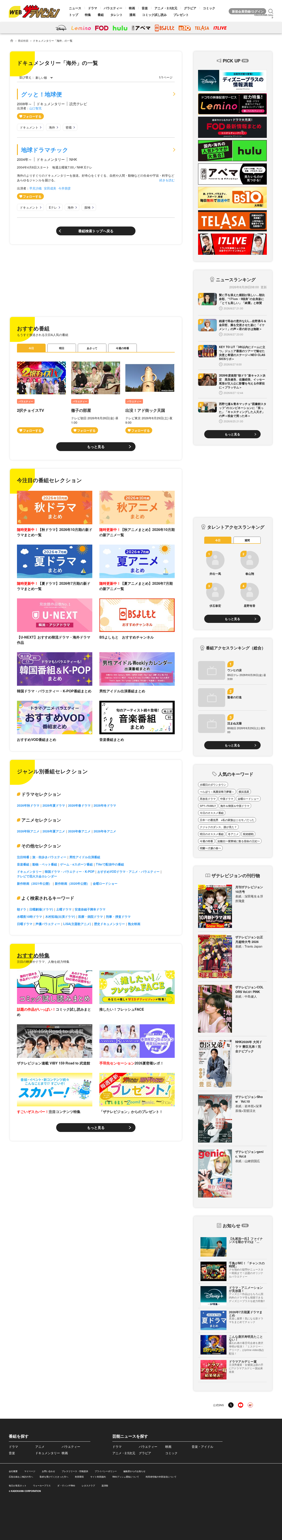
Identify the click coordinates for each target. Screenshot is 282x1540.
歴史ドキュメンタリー (109, 924)
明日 (61, 348)
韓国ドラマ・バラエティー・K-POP (69, 871)
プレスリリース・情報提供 (75, 1471)
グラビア (190, 7)
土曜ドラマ (64, 909)
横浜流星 (244, 791)
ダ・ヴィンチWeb (66, 1485)
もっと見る (96, 446)
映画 (132, 7)
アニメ (40, 1446)
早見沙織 (35, 188)
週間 (247, 540)
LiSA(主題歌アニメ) (77, 924)
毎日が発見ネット (17, 1485)
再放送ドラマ (208, 798)
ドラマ (92, 7)
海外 (52, 127)
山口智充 (35, 108)
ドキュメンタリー (29, 871)
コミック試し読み (154, 14)
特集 (88, 14)
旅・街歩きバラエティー (49, 857)
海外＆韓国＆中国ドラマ (234, 805)
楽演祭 (105, 1485)
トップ (73, 14)
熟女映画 (134, 924)
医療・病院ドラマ (90, 916)
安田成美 (50, 188)
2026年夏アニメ (54, 831)
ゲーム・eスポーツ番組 (76, 864)
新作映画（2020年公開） (72, 883)
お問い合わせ (48, 1471)
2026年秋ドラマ (28, 805)
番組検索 (23, 40)
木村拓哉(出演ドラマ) (60, 916)
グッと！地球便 (41, 94)
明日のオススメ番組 (212, 834)
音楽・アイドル (202, 1446)
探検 (87, 207)
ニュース (75, 7)
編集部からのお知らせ (134, 1471)
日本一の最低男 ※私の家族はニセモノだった (227, 820)
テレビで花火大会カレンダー (37, 876)
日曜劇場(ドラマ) (41, 909)
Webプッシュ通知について (125, 1477)
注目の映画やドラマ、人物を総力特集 (43, 961)
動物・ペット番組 (44, 864)
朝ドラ (21, 909)
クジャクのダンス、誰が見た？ (218, 827)
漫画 (132, 14)
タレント (116, 14)
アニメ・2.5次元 (165, 7)
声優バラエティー (47, 924)
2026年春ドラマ (79, 805)
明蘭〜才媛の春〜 (210, 848)
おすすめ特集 (33, 955)
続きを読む (167, 180)
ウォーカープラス (42, 1485)
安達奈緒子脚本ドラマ (90, 909)
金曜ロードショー (105, 883)
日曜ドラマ (24, 924)
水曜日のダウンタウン (213, 784)
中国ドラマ (226, 798)
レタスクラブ (88, 1485)
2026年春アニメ (79, 831)
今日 (31, 348)
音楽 (145, 7)
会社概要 (13, 1471)
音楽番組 (23, 864)
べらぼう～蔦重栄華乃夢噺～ (217, 791)
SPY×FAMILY (208, 805)
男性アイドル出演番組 (84, 857)
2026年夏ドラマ (54, 805)
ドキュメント (29, 127)
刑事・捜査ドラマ (118, 916)
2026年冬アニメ (105, 831)
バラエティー (113, 7)
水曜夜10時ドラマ (29, 916)
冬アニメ (233, 834)
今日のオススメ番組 (212, 812)
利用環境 (79, 1477)
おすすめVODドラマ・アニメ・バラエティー (128, 871)
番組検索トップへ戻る (95, 230)
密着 (69, 127)
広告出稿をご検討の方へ (21, 1477)
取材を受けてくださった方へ (54, 1477)
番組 (101, 14)
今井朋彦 (64, 188)
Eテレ (53, 207)
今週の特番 (122, 348)
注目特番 (23, 857)
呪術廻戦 (248, 834)
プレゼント (181, 14)
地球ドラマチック (44, 150)
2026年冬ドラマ (105, 805)
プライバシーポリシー (106, 1471)
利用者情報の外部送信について (161, 1477)
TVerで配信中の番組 (110, 864)
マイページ (29, 1471)
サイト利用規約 (98, 1477)
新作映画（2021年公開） (34, 883)
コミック (209, 7)
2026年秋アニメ (28, 831)
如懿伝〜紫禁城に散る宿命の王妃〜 (238, 841)
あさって (92, 348)
